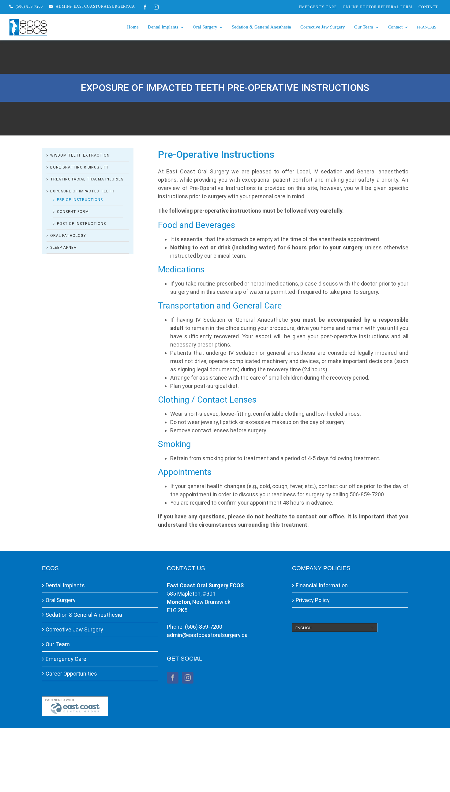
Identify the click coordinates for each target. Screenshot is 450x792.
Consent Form (73, 212)
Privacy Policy (313, 600)
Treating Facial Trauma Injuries (86, 179)
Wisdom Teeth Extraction (80, 155)
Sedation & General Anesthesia (84, 615)
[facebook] (145, 7)
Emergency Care (66, 659)
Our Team (58, 644)
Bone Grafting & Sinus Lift (79, 167)
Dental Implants (65, 585)
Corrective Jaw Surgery (74, 629)
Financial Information (322, 585)
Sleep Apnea (63, 247)
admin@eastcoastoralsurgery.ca (207, 635)
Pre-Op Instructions (80, 200)
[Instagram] (187, 678)
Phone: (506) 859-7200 (194, 626)
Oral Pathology (68, 235)
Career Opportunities (71, 673)
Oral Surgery (61, 600)
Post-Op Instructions (81, 224)
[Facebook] (172, 678)
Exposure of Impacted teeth (82, 191)
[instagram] (156, 7)
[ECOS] (28, 21)
